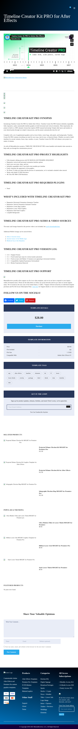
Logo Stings (44, 700)
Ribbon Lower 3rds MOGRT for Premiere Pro (54, 546)
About (24, 706)
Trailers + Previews (47, 706)
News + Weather (46, 694)
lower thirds (11, 378)
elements (37, 373)
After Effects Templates (29, 679)
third (38, 378)
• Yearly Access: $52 (65, 688)
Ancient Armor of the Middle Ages (17, 239)
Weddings (44, 709)
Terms (24, 709)
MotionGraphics (27, 691)
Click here (35, 286)
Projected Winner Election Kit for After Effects (54, 470)
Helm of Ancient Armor (13, 237)
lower (57, 373)
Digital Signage (45, 682)
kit (45, 373)
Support (24, 703)
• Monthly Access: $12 (66, 682)
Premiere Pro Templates (29, 682)
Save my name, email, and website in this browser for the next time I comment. (28, 647)
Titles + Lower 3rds (47, 697)
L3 (51, 373)
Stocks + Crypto (46, 691)
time (53, 378)
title (9, 382)
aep (9, 373)
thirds (46, 378)
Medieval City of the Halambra (16, 241)
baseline (28, 373)
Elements (43, 712)
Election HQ (45, 679)
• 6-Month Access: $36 (66, 685)
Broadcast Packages (47, 685)
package (30, 378)
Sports (43, 688)
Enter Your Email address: (66, 705)
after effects (18, 373)
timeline (61, 378)
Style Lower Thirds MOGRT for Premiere (53, 567)
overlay (22, 378)
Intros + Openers (46, 703)
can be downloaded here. (53, 226)
